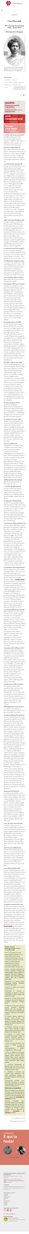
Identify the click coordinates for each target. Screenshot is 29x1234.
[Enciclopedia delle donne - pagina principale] (14, 3)
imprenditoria (7, 80)
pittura (19, 84)
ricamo (6, 87)
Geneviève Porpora (15, 32)
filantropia (14, 84)
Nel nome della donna (13, 1218)
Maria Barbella (8, 926)
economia (14, 80)
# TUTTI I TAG (19, 88)
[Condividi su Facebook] (20, 95)
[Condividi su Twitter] (23, 95)
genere (15, 82)
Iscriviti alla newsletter (9, 1213)
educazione (21, 82)
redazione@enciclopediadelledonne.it (15, 1180)
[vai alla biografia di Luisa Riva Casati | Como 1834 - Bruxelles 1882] (7, 1150)
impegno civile (7, 84)
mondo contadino (8, 82)
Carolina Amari (20, 579)
